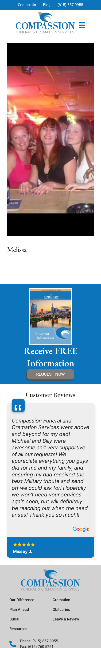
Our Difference (21, 600)
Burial (14, 619)
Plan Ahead (19, 609)
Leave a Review (66, 619)
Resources (18, 629)
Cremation (61, 600)
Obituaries (61, 609)
